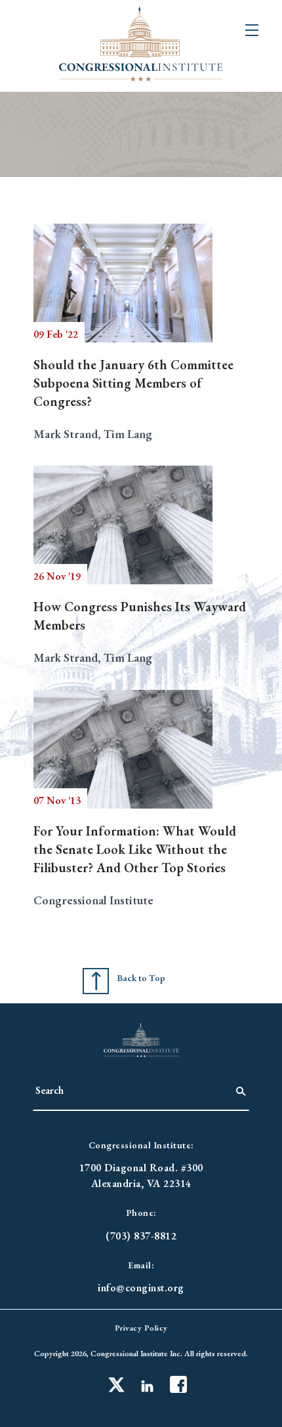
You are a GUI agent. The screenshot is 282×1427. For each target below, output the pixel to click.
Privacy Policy (141, 1328)
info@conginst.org (141, 1288)
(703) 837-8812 (141, 1236)
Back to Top (141, 978)
